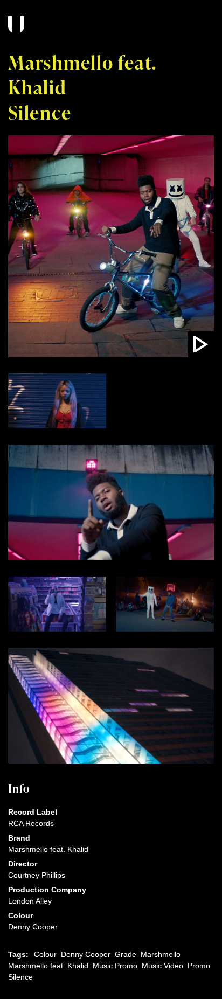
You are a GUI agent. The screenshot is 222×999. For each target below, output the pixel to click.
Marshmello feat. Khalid (48, 965)
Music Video (162, 965)
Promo (199, 965)
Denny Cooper (85, 954)
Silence (20, 977)
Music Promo (115, 965)
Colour (45, 954)
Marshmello (161, 954)
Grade (125, 954)
